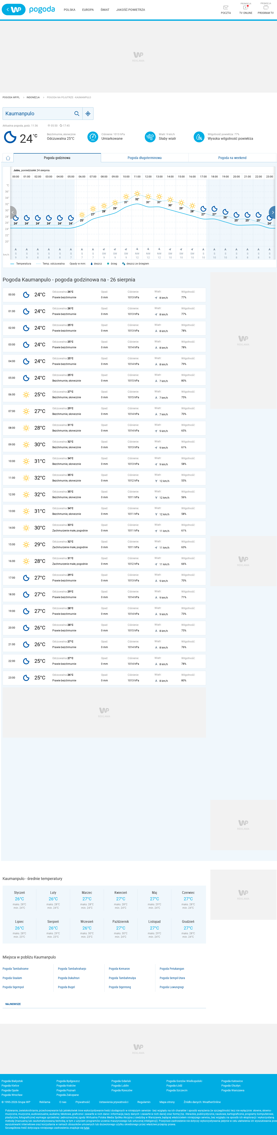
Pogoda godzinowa (57, 157)
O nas (62, 1102)
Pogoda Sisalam (12, 978)
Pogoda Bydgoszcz (68, 1081)
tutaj (86, 1127)
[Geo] (88, 113)
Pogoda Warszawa (232, 1090)
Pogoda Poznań (66, 1090)
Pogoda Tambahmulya (122, 978)
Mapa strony (167, 1102)
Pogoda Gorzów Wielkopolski (184, 1081)
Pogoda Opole (10, 1090)
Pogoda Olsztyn (230, 1085)
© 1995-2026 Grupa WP (16, 1102)
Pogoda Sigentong (120, 987)
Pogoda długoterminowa (145, 157)
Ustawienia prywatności (113, 1102)
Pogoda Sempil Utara (172, 978)
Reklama (44, 1102)
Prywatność (83, 1102)
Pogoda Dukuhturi (68, 978)
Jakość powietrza (130, 9)
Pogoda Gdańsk (121, 1081)
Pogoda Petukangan (172, 969)
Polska (69, 9)
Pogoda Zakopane (67, 1094)
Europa (88, 9)
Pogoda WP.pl (11, 97)
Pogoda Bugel (66, 987)
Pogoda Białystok (12, 1081)
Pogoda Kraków (66, 1085)
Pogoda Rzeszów (121, 1090)
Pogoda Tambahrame (16, 969)
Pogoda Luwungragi (172, 987)
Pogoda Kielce (10, 1085)
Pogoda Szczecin (176, 1090)
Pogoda (42, 9)
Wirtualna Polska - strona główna (14, 9)
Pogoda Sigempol (13, 987)
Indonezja (33, 97)
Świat (105, 9)
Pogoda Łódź (174, 1085)
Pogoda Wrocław (12, 1094)
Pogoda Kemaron (119, 969)
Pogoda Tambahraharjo (72, 969)
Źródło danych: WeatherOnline (202, 1102)
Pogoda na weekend (232, 157)
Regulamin (143, 1102)
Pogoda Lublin (120, 1085)
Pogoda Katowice (232, 1081)
